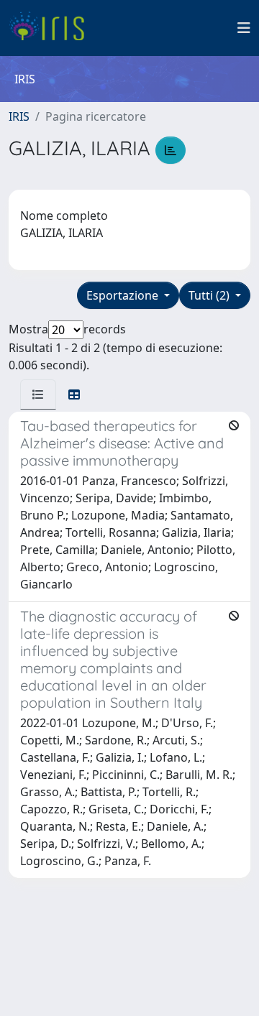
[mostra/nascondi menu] (243, 28)
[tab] (38, 394)
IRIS (19, 116)
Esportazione (123, 295)
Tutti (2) (210, 295)
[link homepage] (52, 28)
